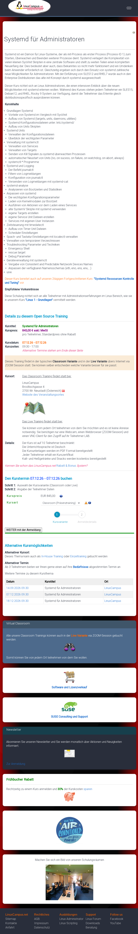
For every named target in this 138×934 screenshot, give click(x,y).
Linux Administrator (71, 919)
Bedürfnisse (80, 567)
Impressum (41, 923)
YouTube (115, 923)
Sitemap (10, 919)
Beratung (91, 927)
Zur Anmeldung (15, 764)
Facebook (116, 919)
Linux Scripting (68, 923)
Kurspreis (14, 496)
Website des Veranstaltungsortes (43, 394)
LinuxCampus (112, 588)
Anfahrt (9, 927)
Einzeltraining (78, 556)
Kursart (12, 502)
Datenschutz (42, 927)
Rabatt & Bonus (66, 465)
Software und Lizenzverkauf (69, 687)
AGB (37, 919)
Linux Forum (93, 919)
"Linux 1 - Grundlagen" (39, 300)
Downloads (93, 923)
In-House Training (52, 556)
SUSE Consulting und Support (69, 716)
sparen (88, 789)
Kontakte (11, 923)
